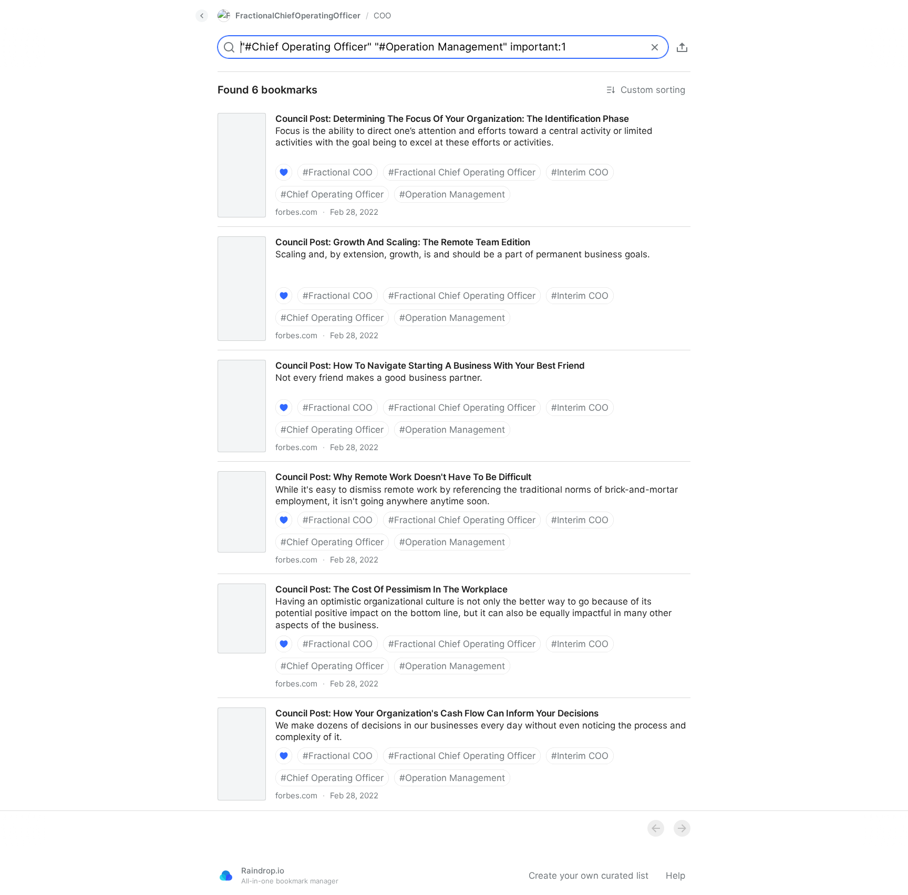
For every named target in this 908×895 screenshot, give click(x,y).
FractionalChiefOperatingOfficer (297, 15)
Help (675, 875)
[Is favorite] (283, 172)
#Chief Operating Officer (332, 194)
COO (382, 15)
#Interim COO (579, 172)
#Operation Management (452, 194)
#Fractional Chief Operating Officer (461, 172)
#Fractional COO (338, 172)
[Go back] (201, 15)
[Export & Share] (682, 47)
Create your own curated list (588, 875)
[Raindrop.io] (226, 875)
